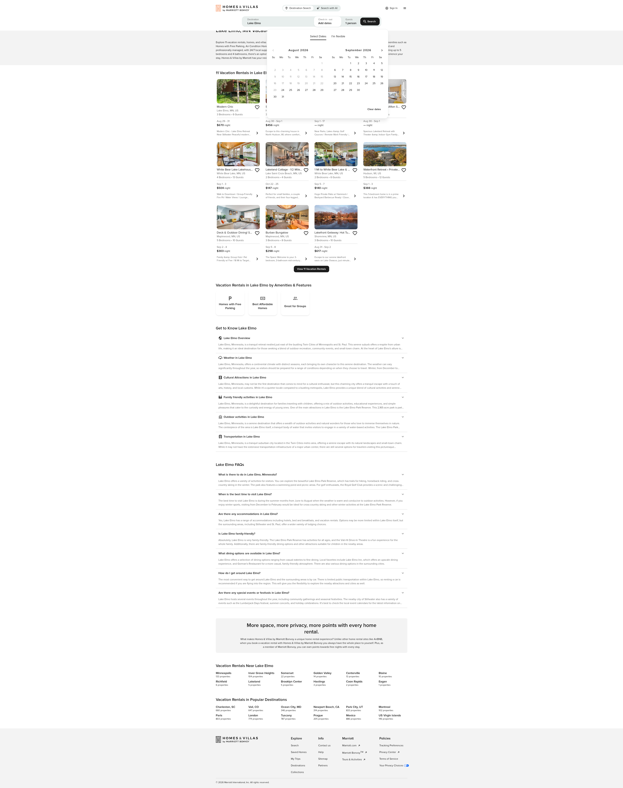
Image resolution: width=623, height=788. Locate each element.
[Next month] (382, 50)
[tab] (298, 8)
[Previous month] (273, 50)
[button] (278, 21)
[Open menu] (404, 8)
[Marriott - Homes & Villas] (238, 8)
